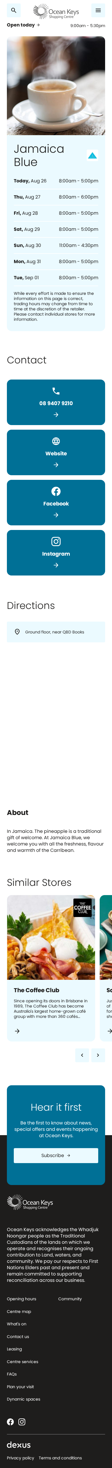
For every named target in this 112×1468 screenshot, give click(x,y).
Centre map (19, 1311)
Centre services (22, 1362)
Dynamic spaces (23, 1399)
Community (70, 1299)
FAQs (12, 1374)
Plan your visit (20, 1387)
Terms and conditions (60, 1458)
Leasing (14, 1349)
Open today (23, 25)
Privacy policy (20, 1458)
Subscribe (56, 1155)
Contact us (18, 1336)
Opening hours (21, 1299)
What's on (16, 1324)
